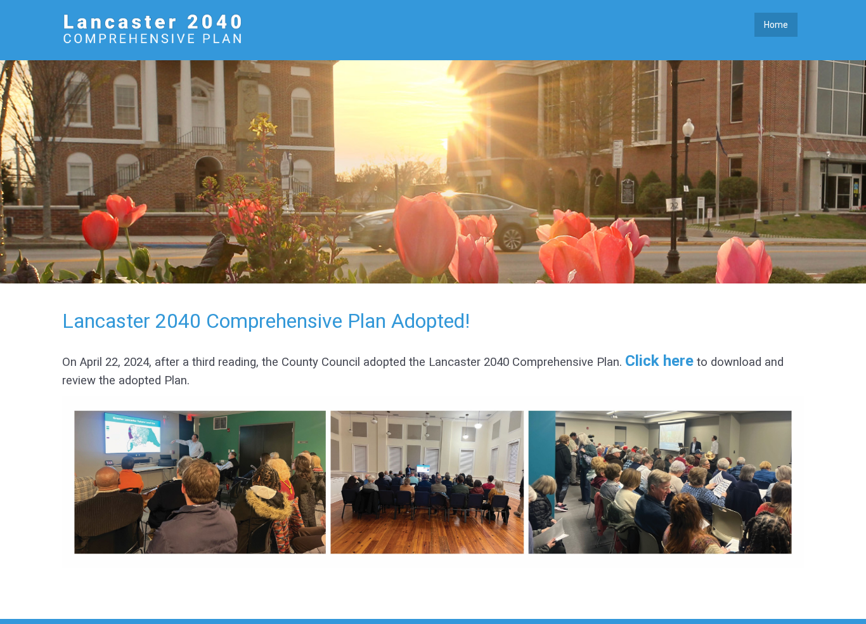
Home (776, 25)
